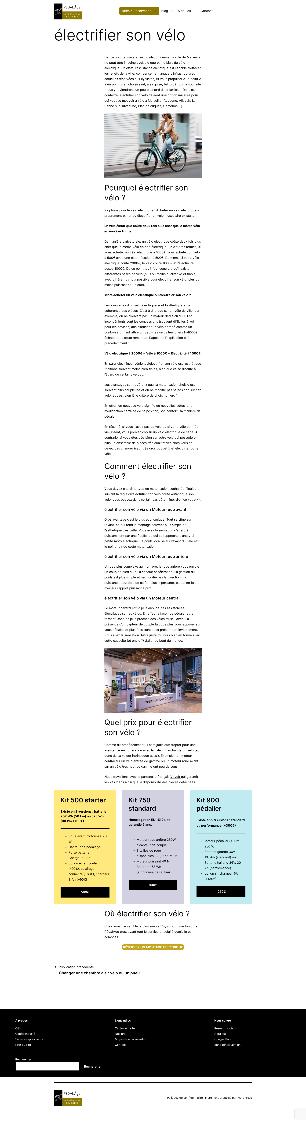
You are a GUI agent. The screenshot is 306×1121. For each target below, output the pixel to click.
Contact (207, 11)
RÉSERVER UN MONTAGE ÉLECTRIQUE (153, 947)
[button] (299, 4)
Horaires (220, 1033)
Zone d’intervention (227, 1044)
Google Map (222, 1039)
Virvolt (175, 777)
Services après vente (29, 1039)
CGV (18, 1028)
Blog (164, 11)
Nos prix (120, 1033)
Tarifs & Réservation (136, 11)
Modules (184, 11)
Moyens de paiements (130, 1039)
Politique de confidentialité (185, 1097)
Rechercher (23, 1059)
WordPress (244, 1097)
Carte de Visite (125, 1028)
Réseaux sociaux (225, 1028)
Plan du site (23, 1044)
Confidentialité (25, 1033)
